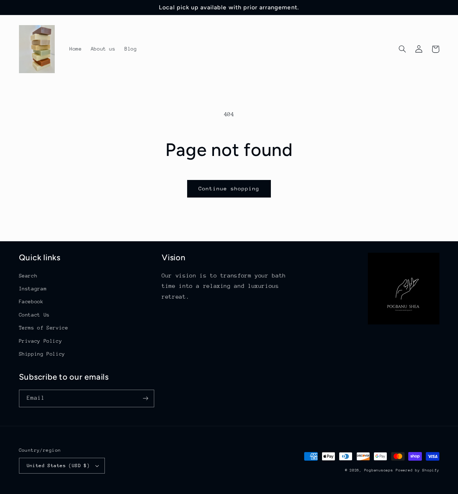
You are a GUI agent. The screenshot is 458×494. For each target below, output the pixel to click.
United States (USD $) (58, 465)
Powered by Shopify (417, 470)
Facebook (31, 301)
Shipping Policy (42, 354)
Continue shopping (229, 188)
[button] (402, 49)
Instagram (33, 288)
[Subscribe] (145, 398)
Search (28, 276)
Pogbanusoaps (378, 470)
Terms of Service (43, 328)
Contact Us (34, 315)
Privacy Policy (40, 341)
